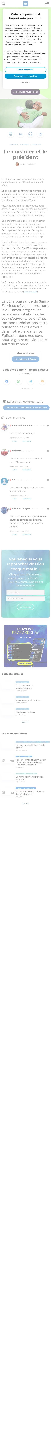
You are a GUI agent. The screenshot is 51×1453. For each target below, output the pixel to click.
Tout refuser (25, 82)
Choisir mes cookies (25, 70)
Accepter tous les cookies (25, 76)
